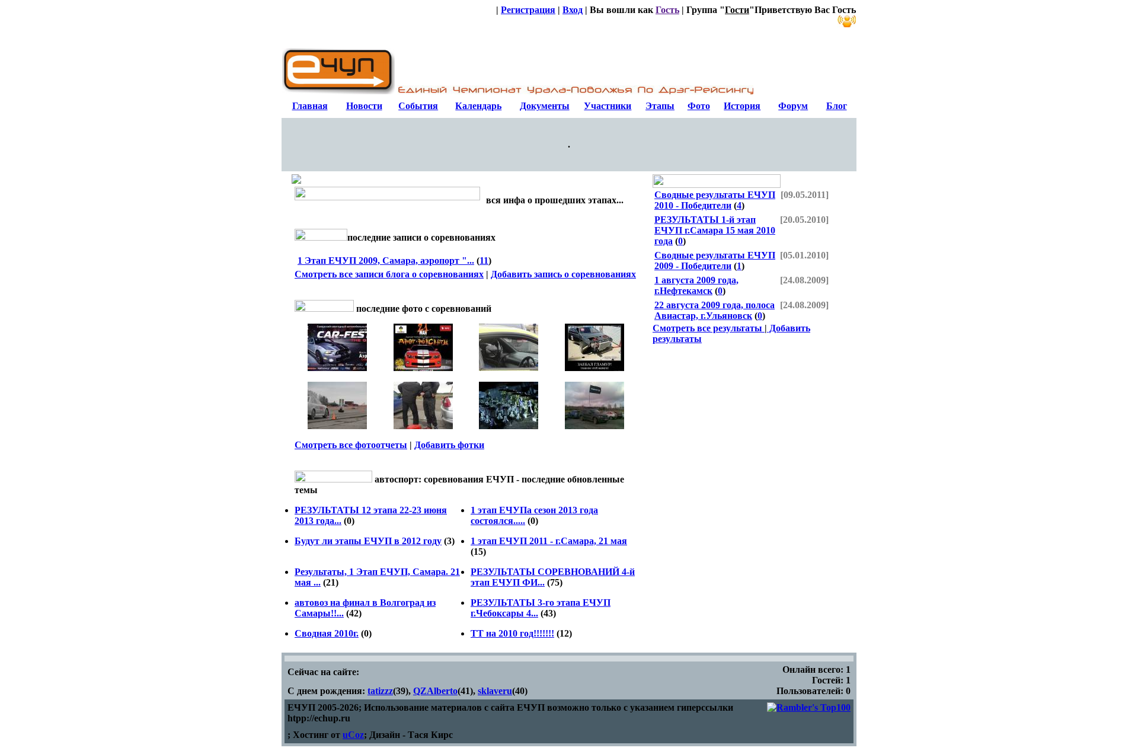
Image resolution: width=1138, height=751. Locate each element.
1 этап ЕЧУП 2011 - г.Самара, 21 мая (549, 541)
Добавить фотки (449, 445)
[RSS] (846, 22)
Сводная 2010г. (327, 633)
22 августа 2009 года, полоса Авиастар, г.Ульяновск (714, 310)
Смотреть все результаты (709, 328)
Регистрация (528, 10)
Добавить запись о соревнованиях (563, 274)
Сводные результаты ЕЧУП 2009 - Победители (714, 260)
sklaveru (495, 691)
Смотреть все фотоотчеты (351, 445)
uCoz (353, 735)
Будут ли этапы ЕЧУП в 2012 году (368, 541)
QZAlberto (435, 691)
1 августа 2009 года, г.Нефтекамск (696, 285)
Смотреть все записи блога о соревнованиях (389, 274)
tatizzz (380, 691)
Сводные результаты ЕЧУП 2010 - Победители (714, 200)
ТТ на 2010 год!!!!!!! (512, 633)
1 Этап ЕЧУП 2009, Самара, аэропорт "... (386, 260)
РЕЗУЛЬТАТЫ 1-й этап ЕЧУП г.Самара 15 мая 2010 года (714, 230)
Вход (572, 10)
